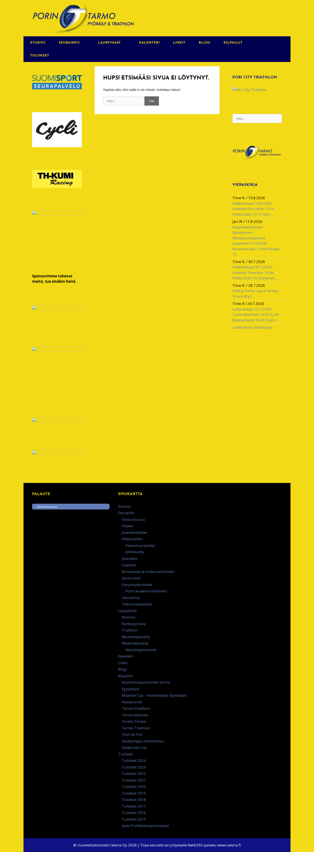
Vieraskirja (131, 597)
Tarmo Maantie (135, 714)
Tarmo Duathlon (136, 708)
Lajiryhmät (109, 42)
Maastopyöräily (135, 643)
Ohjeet (127, 525)
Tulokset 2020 (134, 786)
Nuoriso (128, 617)
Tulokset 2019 (134, 793)
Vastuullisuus (133, 519)
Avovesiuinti (132, 701)
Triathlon (130, 630)
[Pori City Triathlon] (249, 89)
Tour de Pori (132, 734)
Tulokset (39, 55)
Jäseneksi (129, 558)
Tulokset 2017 (134, 806)
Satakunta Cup (134, 747)
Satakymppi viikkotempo (143, 741)
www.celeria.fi (229, 845)
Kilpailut (232, 42)
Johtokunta (134, 551)
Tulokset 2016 (134, 812)
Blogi (204, 42)
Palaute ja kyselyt (140, 545)
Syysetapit (130, 688)
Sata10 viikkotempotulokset (145, 825)
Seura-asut (131, 577)
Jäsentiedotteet (134, 532)
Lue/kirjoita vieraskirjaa (252, 327)
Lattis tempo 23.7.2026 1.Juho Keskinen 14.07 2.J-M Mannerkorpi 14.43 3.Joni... (255, 314)
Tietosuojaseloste (137, 604)
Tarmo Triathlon (136, 727)
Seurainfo (69, 42)
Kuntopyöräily (134, 623)
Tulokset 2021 (134, 780)
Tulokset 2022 (134, 773)
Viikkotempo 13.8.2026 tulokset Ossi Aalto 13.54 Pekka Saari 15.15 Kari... (253, 209)
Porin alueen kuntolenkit (146, 591)
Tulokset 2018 (134, 799)
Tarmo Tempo (134, 721)
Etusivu (37, 42)
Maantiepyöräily (136, 636)
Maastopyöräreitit (140, 649)
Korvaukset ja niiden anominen (148, 571)
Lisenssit (129, 564)
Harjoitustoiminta (137, 584)
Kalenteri (149, 42)
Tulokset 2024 (134, 760)
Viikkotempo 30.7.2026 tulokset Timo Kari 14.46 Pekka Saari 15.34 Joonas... (254, 272)
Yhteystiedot (132, 538)
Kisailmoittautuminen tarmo (146, 682)
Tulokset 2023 (134, 767)
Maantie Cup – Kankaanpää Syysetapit (154, 695)
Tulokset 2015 (134, 819)
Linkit (179, 42)
